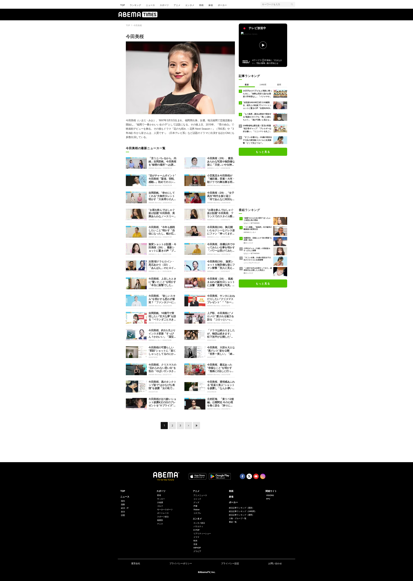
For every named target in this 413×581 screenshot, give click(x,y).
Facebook (242, 476)
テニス (160, 523)
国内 (123, 501)
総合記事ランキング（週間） (241, 515)
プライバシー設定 (230, 563)
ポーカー (222, 5)
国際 (123, 504)
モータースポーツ (165, 509)
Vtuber (196, 509)
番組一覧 (233, 522)
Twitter (249, 476)
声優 (195, 506)
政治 (123, 511)
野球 (159, 495)
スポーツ (164, 5)
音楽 (195, 544)
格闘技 (160, 520)
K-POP (196, 530)
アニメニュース (200, 495)
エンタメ (189, 5)
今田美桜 (137, 25)
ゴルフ (160, 506)
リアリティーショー (202, 533)
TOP (122, 5)
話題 (123, 515)
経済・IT (125, 508)
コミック (197, 499)
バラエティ (198, 526)
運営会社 (135, 563)
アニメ (177, 5)
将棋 (201, 5)
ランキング (135, 5)
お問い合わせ (275, 563)
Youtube (256, 476)
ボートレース (163, 513)
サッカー (161, 499)
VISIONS (270, 495)
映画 (195, 540)
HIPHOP (197, 547)
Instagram (263, 476)
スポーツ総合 (163, 516)
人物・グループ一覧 (237, 518)
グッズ (196, 502)
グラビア (197, 551)
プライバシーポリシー (180, 563)
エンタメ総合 (199, 523)
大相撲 (160, 502)
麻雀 (210, 5)
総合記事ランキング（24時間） (243, 511)
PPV (268, 499)
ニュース (150, 5)
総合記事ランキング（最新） (241, 508)
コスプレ (197, 513)
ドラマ (196, 537)
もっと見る (263, 151)
